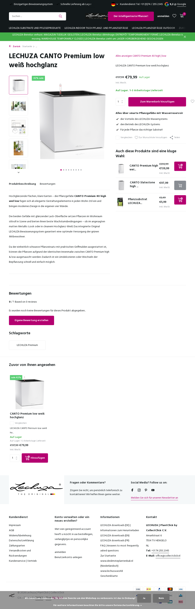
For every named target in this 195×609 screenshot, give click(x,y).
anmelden (60, 552)
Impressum (15, 525)
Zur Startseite (108, 556)
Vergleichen (126, 137)
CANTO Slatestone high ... (142, 184)
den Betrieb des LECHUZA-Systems (140, 124)
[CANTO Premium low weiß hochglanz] (29, 392)
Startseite (27, 46)
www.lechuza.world (111, 571)
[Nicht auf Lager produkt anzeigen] (180, 185)
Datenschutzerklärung (21, 540)
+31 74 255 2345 (160, 551)
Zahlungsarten (17, 546)
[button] (61, 170)
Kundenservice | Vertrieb (23, 561)
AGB (11, 530)
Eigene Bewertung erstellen (31, 320)
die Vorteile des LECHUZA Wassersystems (143, 119)
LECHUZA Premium (27, 345)
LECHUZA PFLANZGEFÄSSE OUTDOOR (153, 28)
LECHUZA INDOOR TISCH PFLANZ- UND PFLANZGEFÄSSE (96, 28)
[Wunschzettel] (174, 16)
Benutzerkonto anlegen (68, 557)
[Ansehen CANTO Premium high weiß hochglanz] (121, 168)
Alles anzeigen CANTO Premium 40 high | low (141, 56)
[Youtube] (152, 490)
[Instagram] (139, 490)
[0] (181, 16)
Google (181, 4)
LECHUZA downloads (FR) (114, 540)
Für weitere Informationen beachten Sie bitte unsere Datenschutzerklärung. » (97, 605)
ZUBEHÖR (184, 28)
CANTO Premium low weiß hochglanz (27, 416)
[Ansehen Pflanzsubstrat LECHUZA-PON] (120, 202)
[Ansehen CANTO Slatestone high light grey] (121, 185)
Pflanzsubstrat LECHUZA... (137, 201)
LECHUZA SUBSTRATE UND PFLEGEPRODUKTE (35, 28)
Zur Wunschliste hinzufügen (152, 137)
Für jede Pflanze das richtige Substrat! (141, 130)
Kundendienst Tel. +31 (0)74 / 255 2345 (141, 4)
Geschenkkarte (109, 576)
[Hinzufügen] (180, 166)
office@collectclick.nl (168, 556)
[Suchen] (60, 16)
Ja (144, 598)
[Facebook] (132, 490)
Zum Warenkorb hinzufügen (157, 102)
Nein (161, 598)
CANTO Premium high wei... (143, 168)
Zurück (16, 46)
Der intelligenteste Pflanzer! (131, 16)
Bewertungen (47, 184)
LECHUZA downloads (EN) (114, 535)
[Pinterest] (146, 490)
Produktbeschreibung (22, 184)
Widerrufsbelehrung (20, 535)
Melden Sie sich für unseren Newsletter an (154, 498)
